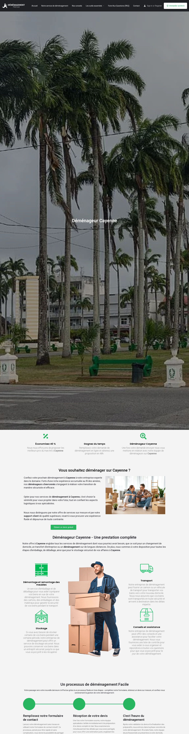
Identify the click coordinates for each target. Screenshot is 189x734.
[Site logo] (13, 6)
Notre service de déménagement (54, 6)
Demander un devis (176, 6)
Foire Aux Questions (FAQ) (118, 6)
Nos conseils (77, 6)
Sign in (149, 6)
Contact (136, 6)
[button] (63, 527)
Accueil (35, 6)
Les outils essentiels (94, 6)
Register (158, 6)
